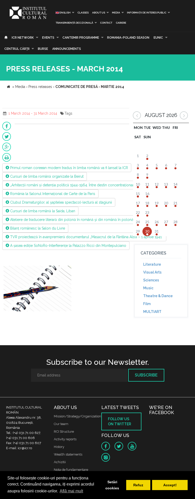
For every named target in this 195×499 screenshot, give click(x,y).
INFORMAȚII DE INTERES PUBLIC (146, 12)
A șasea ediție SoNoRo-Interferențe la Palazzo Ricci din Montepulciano (67, 246)
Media (116, 12)
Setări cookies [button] (112, 485)
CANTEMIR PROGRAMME (80, 37)
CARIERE (121, 22)
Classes (83, 12)
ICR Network (23, 37)
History (59, 447)
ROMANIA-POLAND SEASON (128, 37)
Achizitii (60, 462)
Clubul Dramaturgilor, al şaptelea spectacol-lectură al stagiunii (60, 202)
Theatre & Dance (158, 296)
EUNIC (158, 37)
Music (148, 288)
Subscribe (146, 375)
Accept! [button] (170, 485)
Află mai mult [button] (71, 491)
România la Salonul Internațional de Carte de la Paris (52, 194)
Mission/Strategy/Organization (77, 416)
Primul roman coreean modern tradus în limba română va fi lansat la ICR (68, 168)
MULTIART (152, 312)
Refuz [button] (138, 485)
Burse (43, 49)
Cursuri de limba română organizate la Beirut (46, 176)
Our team (61, 424)
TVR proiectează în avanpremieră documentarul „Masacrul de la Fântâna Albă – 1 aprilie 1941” (86, 237)
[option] (37, 289)
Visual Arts (152, 272)
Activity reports (65, 439)
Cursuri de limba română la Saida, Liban (42, 211)
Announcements (66, 49)
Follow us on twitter (119, 421)
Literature (152, 264)
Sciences (151, 280)
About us (98, 12)
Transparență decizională (74, 22)
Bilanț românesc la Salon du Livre (37, 228)
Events (48, 37)
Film (147, 304)
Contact (106, 22)
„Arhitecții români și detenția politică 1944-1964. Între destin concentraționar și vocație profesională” (91, 185)
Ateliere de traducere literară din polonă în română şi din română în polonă (71, 220)
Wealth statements (68, 454)
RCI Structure (64, 431)
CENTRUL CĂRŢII (16, 49)
